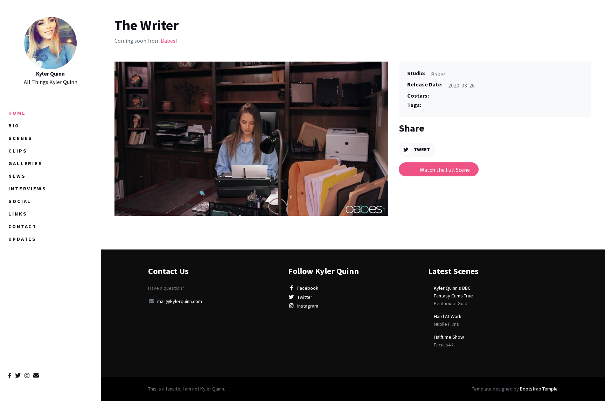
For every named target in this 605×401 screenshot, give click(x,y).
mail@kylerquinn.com (179, 301)
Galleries (25, 163)
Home (17, 113)
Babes (168, 40)
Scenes (20, 138)
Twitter (304, 297)
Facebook (307, 288)
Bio (14, 125)
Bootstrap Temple (539, 389)
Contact (22, 226)
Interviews (27, 188)
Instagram (307, 306)
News (17, 176)
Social (19, 201)
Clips (17, 151)
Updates (22, 239)
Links (17, 214)
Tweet (422, 149)
